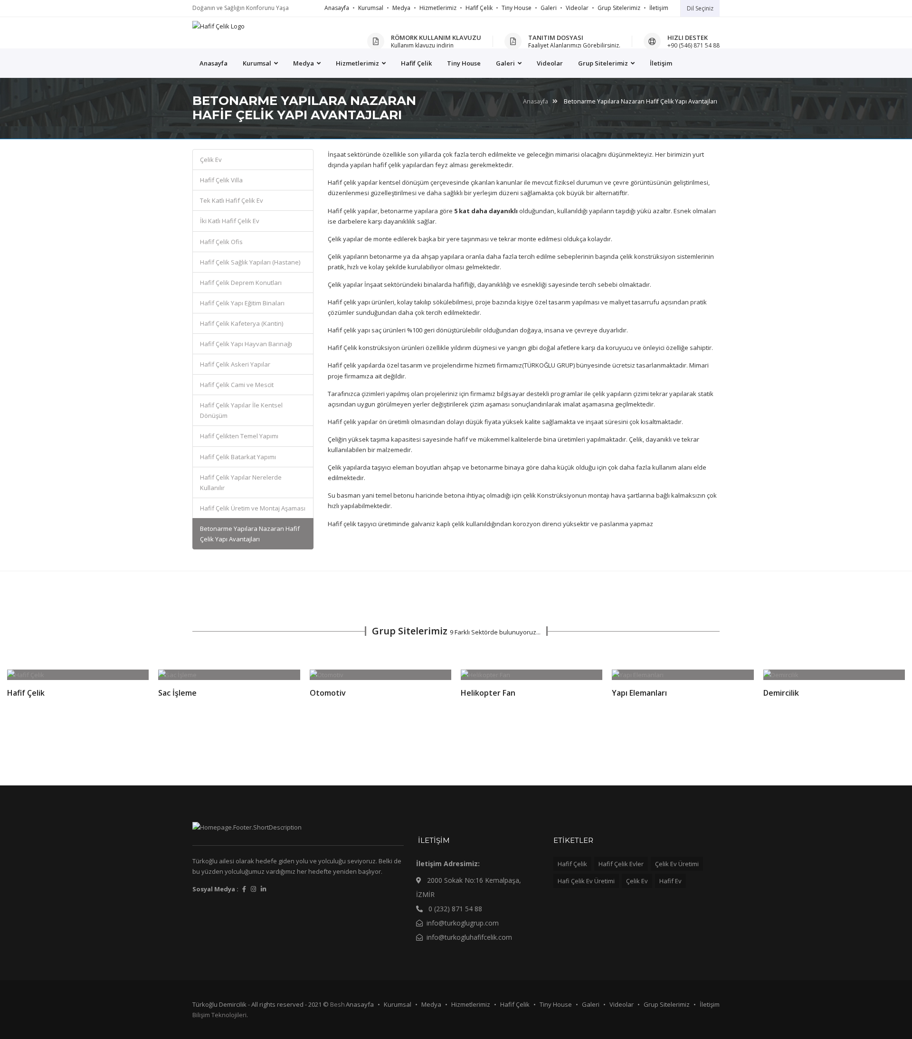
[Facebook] (244, 889)
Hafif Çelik (479, 8)
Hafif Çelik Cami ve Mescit (237, 384)
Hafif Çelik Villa (221, 180)
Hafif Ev (670, 881)
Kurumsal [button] (258, 63)
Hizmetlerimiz (437, 8)
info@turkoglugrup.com (463, 922)
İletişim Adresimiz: (448, 863)
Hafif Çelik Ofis (221, 241)
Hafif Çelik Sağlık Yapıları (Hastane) (250, 262)
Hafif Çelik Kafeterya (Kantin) (241, 323)
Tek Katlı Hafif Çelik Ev (231, 200)
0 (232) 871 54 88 (454, 908)
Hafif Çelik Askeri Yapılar (235, 364)
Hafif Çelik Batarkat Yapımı (238, 457)
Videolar (577, 8)
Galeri (549, 8)
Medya (401, 8)
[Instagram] (253, 889)
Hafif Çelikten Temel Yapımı (239, 436)
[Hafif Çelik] (218, 26)
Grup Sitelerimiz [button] (603, 63)
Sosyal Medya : (215, 889)
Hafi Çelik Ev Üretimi (586, 881)
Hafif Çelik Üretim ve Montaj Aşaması (252, 508)
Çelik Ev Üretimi (677, 864)
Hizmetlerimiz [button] (358, 63)
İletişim (658, 8)
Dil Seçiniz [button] (700, 8)
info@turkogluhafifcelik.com (469, 937)
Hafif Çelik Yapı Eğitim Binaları (242, 303)
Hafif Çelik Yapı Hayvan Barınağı (246, 344)
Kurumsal (370, 8)
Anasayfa (336, 8)
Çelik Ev (211, 159)
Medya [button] (304, 63)
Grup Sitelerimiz (619, 8)
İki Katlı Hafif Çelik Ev (229, 221)
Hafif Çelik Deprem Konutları (241, 282)
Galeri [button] (506, 63)
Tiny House (517, 8)
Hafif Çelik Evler (621, 864)
